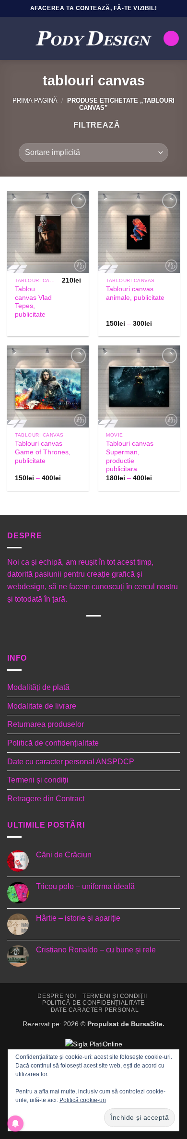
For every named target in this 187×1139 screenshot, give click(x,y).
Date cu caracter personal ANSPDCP (70, 762)
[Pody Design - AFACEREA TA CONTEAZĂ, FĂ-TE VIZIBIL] (93, 38)
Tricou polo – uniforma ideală (85, 886)
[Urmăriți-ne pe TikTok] (86, 632)
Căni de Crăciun (64, 855)
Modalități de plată (38, 687)
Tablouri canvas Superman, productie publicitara (129, 456)
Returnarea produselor (45, 724)
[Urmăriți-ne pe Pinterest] (116, 632)
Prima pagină (35, 100)
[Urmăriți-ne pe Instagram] (70, 632)
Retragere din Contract (45, 799)
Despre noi (56, 996)
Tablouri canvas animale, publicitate (135, 293)
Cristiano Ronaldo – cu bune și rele (96, 950)
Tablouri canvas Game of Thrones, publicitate (42, 452)
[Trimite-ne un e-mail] (101, 632)
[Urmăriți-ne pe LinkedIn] (132, 632)
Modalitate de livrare (41, 706)
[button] (13, 38)
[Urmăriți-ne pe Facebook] (55, 632)
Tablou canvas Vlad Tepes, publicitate (33, 301)
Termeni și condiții (38, 780)
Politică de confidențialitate (53, 743)
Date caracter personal (95, 1010)
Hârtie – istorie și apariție (78, 918)
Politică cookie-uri (82, 1100)
